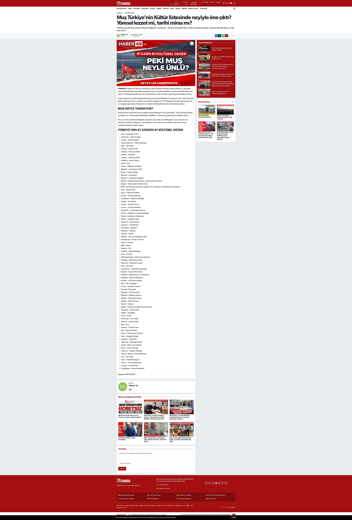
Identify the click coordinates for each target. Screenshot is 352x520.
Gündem (136, 8)
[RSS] (226, 483)
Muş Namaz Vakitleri (185, 495)
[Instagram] (212, 483)
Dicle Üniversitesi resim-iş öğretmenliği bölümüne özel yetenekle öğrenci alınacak (225, 135)
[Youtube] (216, 483)
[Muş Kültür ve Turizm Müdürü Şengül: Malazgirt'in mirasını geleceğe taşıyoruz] (182, 407)
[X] (209, 483)
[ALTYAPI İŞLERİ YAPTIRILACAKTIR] (206, 109)
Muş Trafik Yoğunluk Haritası (216, 495)
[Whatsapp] (222, 483)
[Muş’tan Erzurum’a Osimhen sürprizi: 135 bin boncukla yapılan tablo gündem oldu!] (206, 126)
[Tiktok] (219, 483)
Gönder (122, 468)
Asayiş (152, 8)
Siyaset (166, 8)
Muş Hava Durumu (155, 495)
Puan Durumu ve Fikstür (127, 498)
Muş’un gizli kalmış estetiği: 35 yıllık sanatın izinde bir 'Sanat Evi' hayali (155, 439)
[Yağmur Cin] (122, 387)
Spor (172, 8)
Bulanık (136, 505)
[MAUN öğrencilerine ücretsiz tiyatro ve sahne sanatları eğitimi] (130, 407)
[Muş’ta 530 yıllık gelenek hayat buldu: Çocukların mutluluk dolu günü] (182, 429)
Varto (124, 507)
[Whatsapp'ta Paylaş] (222, 35)
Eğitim (184, 8)
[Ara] (234, 3)
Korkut (164, 505)
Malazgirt (178, 505)
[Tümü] (233, 102)
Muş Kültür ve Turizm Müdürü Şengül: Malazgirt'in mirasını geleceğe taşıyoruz (180, 417)
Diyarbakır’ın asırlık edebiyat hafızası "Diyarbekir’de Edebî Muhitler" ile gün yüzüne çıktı (154, 417)
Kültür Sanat (193, 8)
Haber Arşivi (212, 498)
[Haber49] (123, 3)
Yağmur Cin (133, 385)
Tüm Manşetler (154, 498)
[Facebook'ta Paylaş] (216, 35)
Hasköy (159, 505)
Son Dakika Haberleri (185, 498)
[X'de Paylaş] (219, 35)
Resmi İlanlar (122, 8)
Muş (130, 8)
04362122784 (163, 484)
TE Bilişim (232, 507)
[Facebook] (206, 483)
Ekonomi (145, 8)
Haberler (119, 13)
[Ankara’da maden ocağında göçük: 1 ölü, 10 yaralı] (225, 109)
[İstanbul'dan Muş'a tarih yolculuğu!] (130, 429)
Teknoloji (203, 8)
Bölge (178, 8)
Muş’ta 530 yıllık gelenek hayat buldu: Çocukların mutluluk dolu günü (180, 439)
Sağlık (159, 8)
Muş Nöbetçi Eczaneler (127, 495)
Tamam (233, 517)
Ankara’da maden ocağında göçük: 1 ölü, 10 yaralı (224, 117)
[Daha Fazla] (226, 35)
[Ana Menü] (234, 9)
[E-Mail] (130, 389)
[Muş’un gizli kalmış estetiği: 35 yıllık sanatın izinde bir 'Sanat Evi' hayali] (156, 429)
